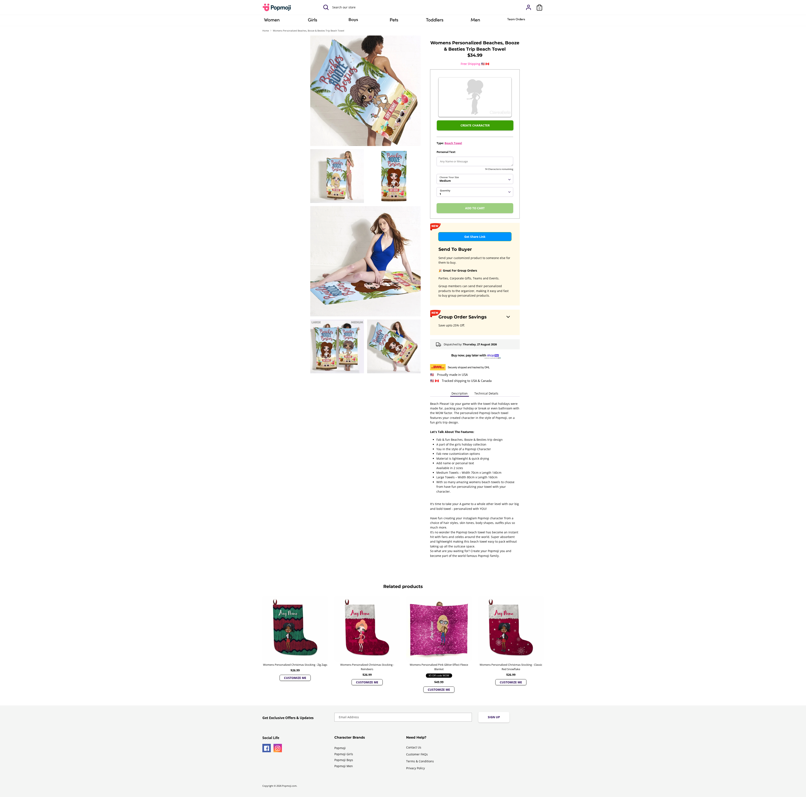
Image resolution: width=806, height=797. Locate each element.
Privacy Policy (415, 768)
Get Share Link (474, 237)
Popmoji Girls (343, 754)
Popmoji (340, 748)
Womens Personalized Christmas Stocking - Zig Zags (295, 665)
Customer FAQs (417, 754)
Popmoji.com (289, 785)
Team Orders (516, 21)
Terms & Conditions (420, 761)
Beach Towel (453, 143)
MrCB (475, 21)
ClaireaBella (271, 21)
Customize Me (295, 678)
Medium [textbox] (445, 181)
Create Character (475, 125)
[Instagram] (277, 748)
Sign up (494, 717)
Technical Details (486, 393)
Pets (394, 21)
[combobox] (475, 179)
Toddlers (434, 21)
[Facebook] (266, 748)
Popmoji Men (343, 766)
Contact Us (413, 747)
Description (459, 393)
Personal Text (446, 152)
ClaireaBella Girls (312, 21)
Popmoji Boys (343, 760)
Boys (353, 21)
